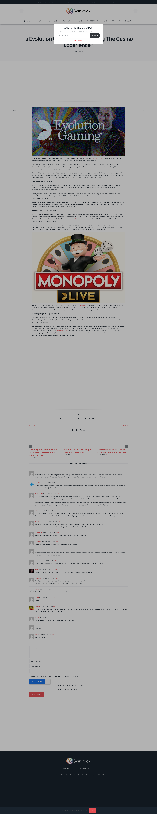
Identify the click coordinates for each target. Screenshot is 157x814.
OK (92, 810)
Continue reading (78, 40)
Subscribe (95, 35)
